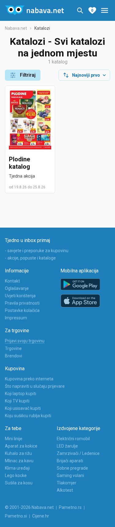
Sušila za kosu (19, 482)
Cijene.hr (40, 516)
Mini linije (13, 438)
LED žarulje (67, 446)
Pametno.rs (70, 507)
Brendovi (13, 355)
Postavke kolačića (22, 310)
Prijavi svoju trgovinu (24, 340)
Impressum (16, 317)
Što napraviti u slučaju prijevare (35, 386)
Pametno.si (16, 516)
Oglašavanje (17, 288)
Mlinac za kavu (19, 460)
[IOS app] (80, 301)
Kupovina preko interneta (29, 378)
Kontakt (12, 281)
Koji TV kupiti (17, 400)
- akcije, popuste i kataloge (30, 258)
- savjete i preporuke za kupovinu (36, 250)
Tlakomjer (66, 482)
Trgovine (13, 348)
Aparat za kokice (21, 446)
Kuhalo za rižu (18, 453)
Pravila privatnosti (22, 303)
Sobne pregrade (72, 468)
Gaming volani (70, 475)
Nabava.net (16, 28)
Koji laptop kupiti (20, 393)
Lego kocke (16, 475)
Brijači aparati (70, 460)
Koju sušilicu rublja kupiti (28, 415)
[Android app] (80, 284)
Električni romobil (73, 438)
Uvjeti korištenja (20, 295)
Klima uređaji (17, 468)
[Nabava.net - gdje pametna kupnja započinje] (34, 10)
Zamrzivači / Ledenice (78, 453)
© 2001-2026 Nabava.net (29, 507)
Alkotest (65, 490)
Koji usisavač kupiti (23, 408)
